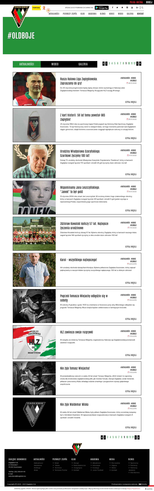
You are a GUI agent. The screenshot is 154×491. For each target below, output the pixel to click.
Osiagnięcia (77, 468)
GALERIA (83, 64)
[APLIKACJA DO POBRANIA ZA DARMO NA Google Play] (102, 8)
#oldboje (133, 80)
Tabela (57, 465)
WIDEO (55, 64)
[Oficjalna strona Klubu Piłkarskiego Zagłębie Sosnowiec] (20, 17)
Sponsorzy (134, 463)
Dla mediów (115, 463)
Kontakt (140, 13)
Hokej (149, 2)
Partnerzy (133, 465)
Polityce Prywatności (133, 488)
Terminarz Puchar (60, 470)
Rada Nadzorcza (79, 465)
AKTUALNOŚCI (26, 64)
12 (135, 63)
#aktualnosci (38, 463)
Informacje (96, 465)
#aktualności (125, 78)
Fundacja (95, 468)
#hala (36, 470)
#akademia (38, 465)
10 (129, 63)
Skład (56, 463)
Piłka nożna (136, 2)
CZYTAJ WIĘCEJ (131, 102)
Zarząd (76, 463)
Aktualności (54, 13)
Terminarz (58, 468)
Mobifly (144, 484)
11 (132, 63)
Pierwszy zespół (70, 13)
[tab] (27, 64)
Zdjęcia (114, 465)
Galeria (130, 13)
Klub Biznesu (135, 472)
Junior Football (97, 470)
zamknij (149, 489)
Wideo (120, 13)
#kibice (133, 78)
